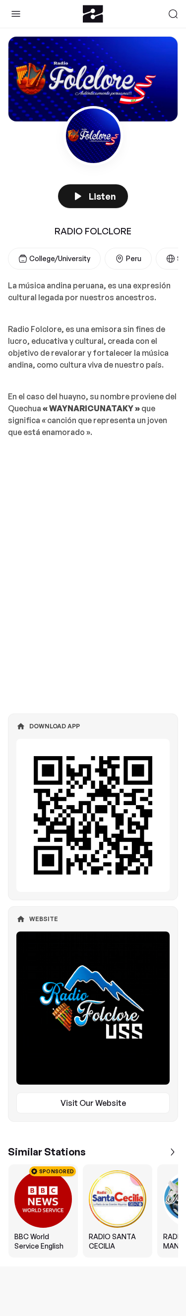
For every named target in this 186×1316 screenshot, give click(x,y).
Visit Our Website (93, 1103)
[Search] (173, 14)
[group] (93, 1211)
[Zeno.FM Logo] (93, 14)
